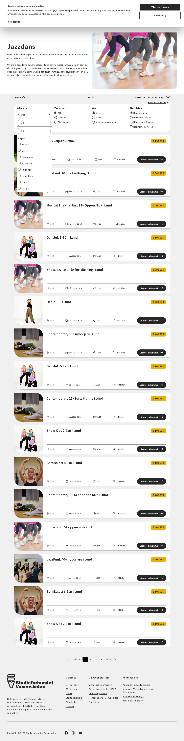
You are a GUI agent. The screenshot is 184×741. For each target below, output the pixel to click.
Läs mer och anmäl (149, 159)
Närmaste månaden (143, 122)
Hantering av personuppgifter (103, 697)
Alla (60, 113)
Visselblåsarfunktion (133, 700)
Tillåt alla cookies (160, 7)
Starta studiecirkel (75, 697)
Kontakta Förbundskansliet (136, 684)
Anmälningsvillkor (98, 693)
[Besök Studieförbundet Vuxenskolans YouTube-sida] (80, 733)
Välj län (21, 114)
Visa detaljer (13, 22)
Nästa (108, 659)
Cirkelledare (72, 702)
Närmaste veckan (142, 117)
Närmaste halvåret (143, 126)
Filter (18, 97)
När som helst (140, 113)
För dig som (71, 689)
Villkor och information (100, 684)
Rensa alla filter (157, 102)
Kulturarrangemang (106, 122)
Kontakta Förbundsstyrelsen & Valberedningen (138, 690)
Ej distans (63, 122)
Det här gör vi (72, 684)
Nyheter (70, 706)
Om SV (69, 693)
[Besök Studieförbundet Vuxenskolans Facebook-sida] (66, 733)
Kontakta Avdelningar (133, 696)
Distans (62, 117)
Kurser (99, 117)
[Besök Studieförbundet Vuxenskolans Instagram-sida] (73, 733)
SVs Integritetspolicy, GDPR (102, 689)
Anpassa (158, 15)
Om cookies (94, 702)
